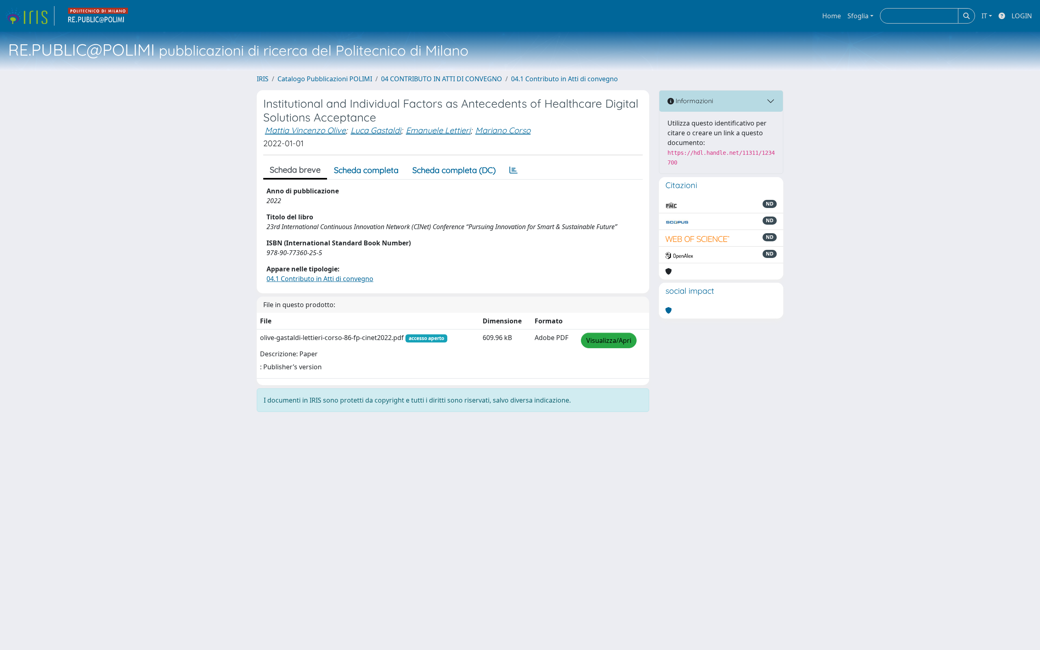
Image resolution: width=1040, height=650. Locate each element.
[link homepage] (29, 16)
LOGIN (1022, 15)
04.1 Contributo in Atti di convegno (564, 78)
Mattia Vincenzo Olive (305, 130)
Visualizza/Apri (608, 340)
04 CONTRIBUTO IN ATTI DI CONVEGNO (441, 78)
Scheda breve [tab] (295, 170)
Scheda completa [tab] (366, 170)
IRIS (263, 78)
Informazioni (693, 101)
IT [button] (984, 15)
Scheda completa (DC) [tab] (454, 170)
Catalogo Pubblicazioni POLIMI (324, 78)
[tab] (513, 170)
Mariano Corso (503, 130)
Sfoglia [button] (858, 15)
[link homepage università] (98, 16)
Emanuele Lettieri (438, 130)
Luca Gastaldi (376, 130)
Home (831, 15)
